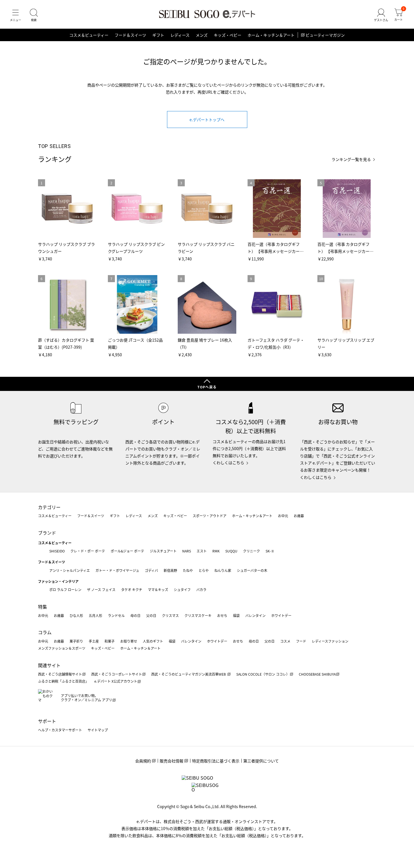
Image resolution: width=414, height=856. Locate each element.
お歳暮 (299, 515)
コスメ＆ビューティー (88, 35)
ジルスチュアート (163, 550)
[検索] (33, 15)
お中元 (283, 515)
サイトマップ (98, 729)
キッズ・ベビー (227, 35)
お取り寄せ (128, 641)
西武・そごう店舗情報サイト (60, 674)
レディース (180, 35)
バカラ (201, 589)
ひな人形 (76, 615)
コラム (45, 632)
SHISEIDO (57, 550)
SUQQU (231, 550)
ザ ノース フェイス (101, 589)
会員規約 (143, 761)
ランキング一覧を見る (351, 159)
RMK (216, 550)
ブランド (47, 532)
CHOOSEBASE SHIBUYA (317, 674)
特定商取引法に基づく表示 (215, 761)
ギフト (158, 35)
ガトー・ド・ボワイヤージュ (117, 570)
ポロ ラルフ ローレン (65, 589)
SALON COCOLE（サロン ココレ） (263, 674)
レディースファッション (330, 641)
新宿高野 (170, 570)
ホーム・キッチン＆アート (271, 35)
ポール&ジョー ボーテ (127, 550)
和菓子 (109, 641)
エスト (202, 550)
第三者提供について (261, 761)
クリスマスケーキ (198, 615)
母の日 (135, 615)
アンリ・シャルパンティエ (69, 570)
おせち (222, 615)
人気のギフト (153, 641)
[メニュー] (15, 15)
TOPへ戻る (207, 386)
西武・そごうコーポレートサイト (116, 674)
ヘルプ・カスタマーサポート (60, 729)
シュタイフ (182, 589)
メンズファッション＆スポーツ (61, 648)
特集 (42, 606)
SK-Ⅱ (270, 550)
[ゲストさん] (381, 15)
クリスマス (170, 615)
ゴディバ (151, 570)
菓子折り (76, 641)
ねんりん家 (222, 570)
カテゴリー (49, 507)
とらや (204, 570)
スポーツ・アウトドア (209, 515)
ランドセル (116, 615)
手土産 (94, 641)
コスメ (285, 641)
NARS (186, 550)
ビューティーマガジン (325, 35)
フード (301, 641)
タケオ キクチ (131, 589)
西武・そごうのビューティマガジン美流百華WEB (189, 674)
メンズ (202, 35)
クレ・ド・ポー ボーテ (87, 550)
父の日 (151, 615)
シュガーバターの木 (252, 570)
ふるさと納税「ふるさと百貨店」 (63, 681)
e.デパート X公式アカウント (115, 681)
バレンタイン (255, 615)
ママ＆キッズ (158, 589)
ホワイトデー (281, 615)
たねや (188, 570)
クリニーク (251, 550)
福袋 (236, 615)
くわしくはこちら (228, 462)
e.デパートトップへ (207, 119)
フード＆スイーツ (130, 35)
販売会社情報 (171, 761)
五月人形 (95, 615)
